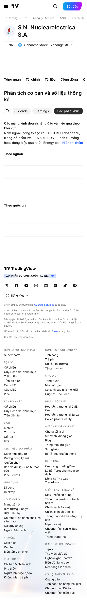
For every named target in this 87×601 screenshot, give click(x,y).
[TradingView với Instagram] (36, 285)
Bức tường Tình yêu (17, 509)
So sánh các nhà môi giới (61, 389)
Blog (48, 440)
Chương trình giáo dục (60, 592)
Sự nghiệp (52, 449)
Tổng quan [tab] (12, 79)
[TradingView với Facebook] (16, 285)
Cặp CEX (10, 385)
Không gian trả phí (16, 577)
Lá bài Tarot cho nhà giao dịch (62, 472)
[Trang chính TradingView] (15, 6)
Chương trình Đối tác (58, 588)
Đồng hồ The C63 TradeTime (57, 480)
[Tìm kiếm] (55, 6)
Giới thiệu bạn (13, 513)
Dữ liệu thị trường (56, 363)
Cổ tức (8, 436)
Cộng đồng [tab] (69, 79)
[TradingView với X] (7, 285)
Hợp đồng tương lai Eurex (62, 414)
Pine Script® (12, 475)
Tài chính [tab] (33, 79)
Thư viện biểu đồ (56, 553)
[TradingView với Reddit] (75, 285)
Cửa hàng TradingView (60, 466)
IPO (6, 441)
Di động (9, 487)
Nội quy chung (13, 525)
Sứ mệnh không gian (58, 436)
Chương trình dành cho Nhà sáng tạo (22, 519)
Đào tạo (9, 547)
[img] (66, 45)
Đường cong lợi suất (17, 458)
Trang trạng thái (55, 536)
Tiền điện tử (12, 380)
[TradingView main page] (20, 268)
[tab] (20, 111)
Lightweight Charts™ (58, 558)
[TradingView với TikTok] (65, 285)
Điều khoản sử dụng (58, 494)
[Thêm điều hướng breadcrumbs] (25, 18)
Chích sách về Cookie (59, 511)
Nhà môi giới (53, 385)
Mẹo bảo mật (54, 524)
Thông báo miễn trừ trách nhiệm (62, 500)
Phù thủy (10, 568)
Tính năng (51, 355)
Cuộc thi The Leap (57, 394)
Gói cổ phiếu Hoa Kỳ (58, 419)
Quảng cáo (52, 579)
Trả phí (49, 359)
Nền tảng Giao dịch (58, 567)
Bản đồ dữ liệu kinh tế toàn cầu (21, 468)
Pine (7, 394)
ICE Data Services (44, 304)
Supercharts (12, 355)
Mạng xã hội (12, 504)
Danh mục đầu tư (15, 453)
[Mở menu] (6, 6)
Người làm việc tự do (18, 573)
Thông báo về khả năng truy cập (64, 517)
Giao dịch (10, 542)
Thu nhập (10, 432)
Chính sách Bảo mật (58, 507)
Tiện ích (50, 549)
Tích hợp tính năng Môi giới (63, 583)
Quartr (55, 331)
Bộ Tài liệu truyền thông (60, 453)
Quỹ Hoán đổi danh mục (20, 372)
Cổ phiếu (10, 367)
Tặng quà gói (54, 368)
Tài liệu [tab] (50, 79)
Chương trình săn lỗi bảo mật (61, 530)
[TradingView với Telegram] (55, 285)
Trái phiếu (10, 376)
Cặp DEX (10, 389)
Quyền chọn (12, 462)
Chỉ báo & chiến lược (17, 564)
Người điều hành (15, 530)
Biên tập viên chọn (16, 551)
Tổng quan (52, 380)
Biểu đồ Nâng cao (57, 562)
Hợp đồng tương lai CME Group (61, 408)
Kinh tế (8, 428)
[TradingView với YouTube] (26, 285)
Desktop (9, 492)
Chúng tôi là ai (54, 431)
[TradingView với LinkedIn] (46, 285)
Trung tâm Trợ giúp (57, 444)
